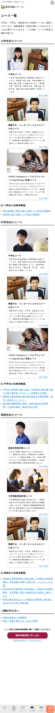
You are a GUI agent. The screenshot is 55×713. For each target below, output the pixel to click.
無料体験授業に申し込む (28, 635)
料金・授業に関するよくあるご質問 (20, 621)
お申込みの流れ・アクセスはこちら (27, 640)
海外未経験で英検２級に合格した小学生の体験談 (27, 211)
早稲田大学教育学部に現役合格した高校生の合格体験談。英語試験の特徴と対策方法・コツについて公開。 (28, 582)
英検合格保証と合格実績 (15, 617)
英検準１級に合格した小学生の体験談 (21, 214)
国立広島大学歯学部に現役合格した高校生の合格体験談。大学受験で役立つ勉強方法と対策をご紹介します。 (28, 592)
